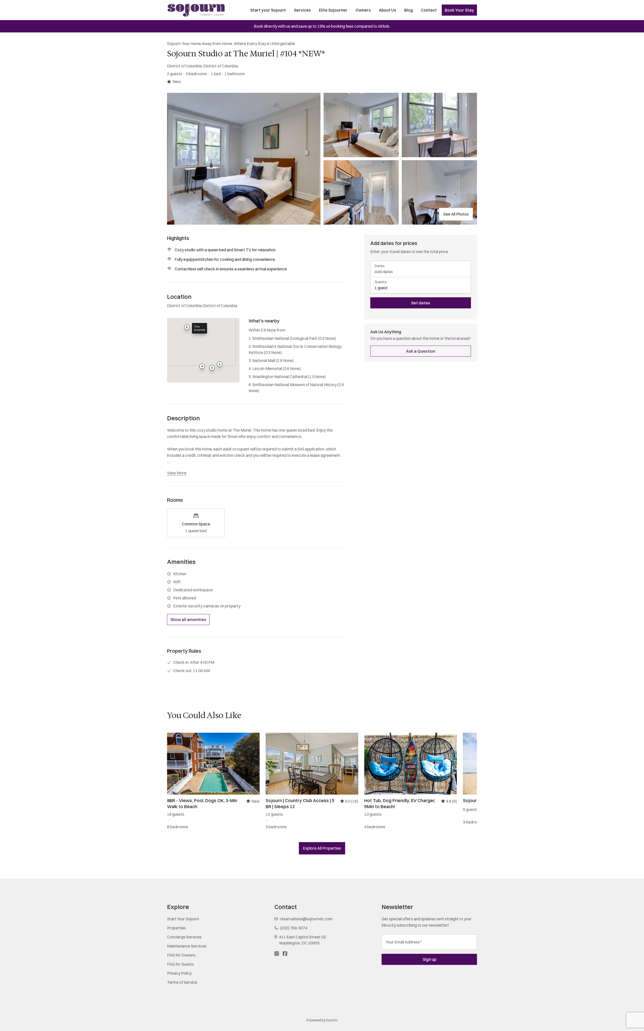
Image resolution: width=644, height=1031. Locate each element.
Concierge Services (184, 936)
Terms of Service (182, 982)
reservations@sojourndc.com (306, 918)
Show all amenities (188, 619)
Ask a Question (420, 351)
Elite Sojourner (333, 10)
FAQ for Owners (181, 955)
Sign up (429, 959)
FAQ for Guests (180, 964)
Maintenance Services (187, 945)
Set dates (420, 302)
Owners (363, 10)
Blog (408, 10)
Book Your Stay (459, 10)
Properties (176, 927)
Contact (429, 10)
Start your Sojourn (268, 10)
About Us (387, 10)
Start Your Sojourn (183, 918)
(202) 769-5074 (293, 927)
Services (302, 10)
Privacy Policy (179, 973)
